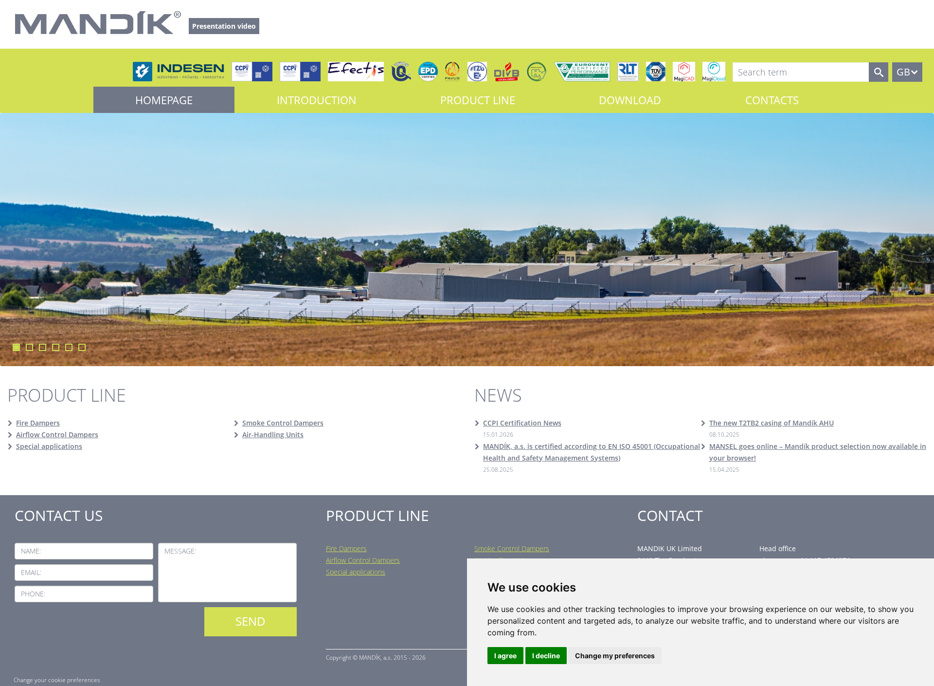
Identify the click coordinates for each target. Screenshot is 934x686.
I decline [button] (546, 655)
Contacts (772, 100)
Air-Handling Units (273, 434)
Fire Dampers (38, 422)
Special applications (49, 446)
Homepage (164, 100)
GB (903, 71)
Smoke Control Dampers (282, 422)
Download (630, 100)
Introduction (317, 100)
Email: (31, 572)
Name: (31, 551)
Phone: (33, 593)
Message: (180, 551)
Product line (477, 100)
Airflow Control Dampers (57, 434)
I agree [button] (505, 655)
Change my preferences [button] (615, 655)
